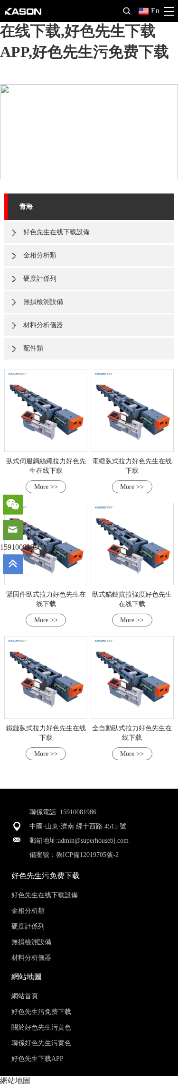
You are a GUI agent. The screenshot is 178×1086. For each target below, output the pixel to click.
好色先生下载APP (37, 1058)
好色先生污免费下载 (41, 1011)
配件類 (33, 348)
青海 (26, 206)
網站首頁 (24, 996)
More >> (46, 486)
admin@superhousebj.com (93, 840)
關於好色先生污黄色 (41, 1027)
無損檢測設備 (43, 301)
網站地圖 (15, 1081)
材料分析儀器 (43, 325)
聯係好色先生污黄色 (41, 1043)
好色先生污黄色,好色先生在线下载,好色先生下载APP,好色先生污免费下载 (85, 30)
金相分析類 (39, 255)
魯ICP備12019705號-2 (87, 854)
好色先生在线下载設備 (56, 232)
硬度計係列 (39, 278)
